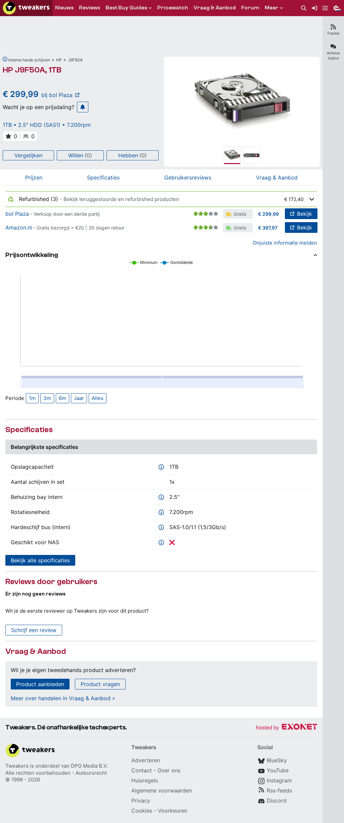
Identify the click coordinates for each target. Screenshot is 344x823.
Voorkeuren (172, 810)
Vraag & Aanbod (277, 177)
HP (59, 59)
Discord (277, 800)
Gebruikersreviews (187, 177)
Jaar (79, 398)
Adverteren (145, 760)
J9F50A (75, 59)
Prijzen (33, 177)
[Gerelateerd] (5, 59)
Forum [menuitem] (250, 8)
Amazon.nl (18, 227)
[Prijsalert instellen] (82, 107)
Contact (141, 770)
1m (32, 398)
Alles (97, 398)
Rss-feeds (279, 790)
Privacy (140, 800)
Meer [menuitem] (271, 8)
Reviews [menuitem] (89, 8)
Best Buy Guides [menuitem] (126, 8)
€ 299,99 (268, 214)
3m (47, 398)
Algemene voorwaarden (161, 790)
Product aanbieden (40, 684)
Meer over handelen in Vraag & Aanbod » (63, 698)
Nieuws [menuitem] (64, 8)
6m (62, 398)
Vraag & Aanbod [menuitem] (215, 8)
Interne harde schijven (29, 59)
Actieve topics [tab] (333, 55)
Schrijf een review (33, 630)
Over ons (169, 770)
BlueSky (277, 760)
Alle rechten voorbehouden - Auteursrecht (56, 773)
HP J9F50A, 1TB (32, 69)
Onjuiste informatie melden (285, 243)
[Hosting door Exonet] (286, 728)
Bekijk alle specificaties (40, 560)
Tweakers (17, 766)
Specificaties (103, 177)
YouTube (278, 770)
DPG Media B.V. (89, 766)
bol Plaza (17, 213)
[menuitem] (303, 8)
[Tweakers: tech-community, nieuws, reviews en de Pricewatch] (26, 8)
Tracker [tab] (333, 33)
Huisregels (144, 780)
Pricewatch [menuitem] (172, 8)
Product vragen (100, 684)
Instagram (279, 780)
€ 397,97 (267, 227)
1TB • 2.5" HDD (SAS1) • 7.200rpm (47, 124)
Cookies (141, 810)
